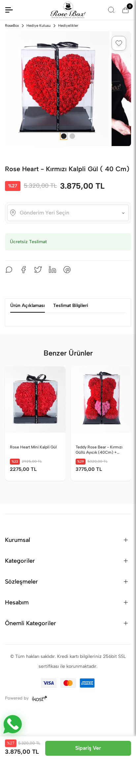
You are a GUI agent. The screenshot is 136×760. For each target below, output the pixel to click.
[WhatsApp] (9, 270)
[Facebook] (23, 270)
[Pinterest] (67, 270)
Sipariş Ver (88, 748)
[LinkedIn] (52, 270)
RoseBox (12, 25)
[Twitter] (38, 270)
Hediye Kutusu (38, 25)
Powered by (17, 698)
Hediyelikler (68, 25)
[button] (119, 43)
